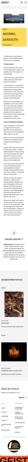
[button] (25, 2)
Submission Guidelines (19, 408)
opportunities (20, 422)
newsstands (5, 430)
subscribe (4, 416)
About (3, 408)
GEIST (3, 403)
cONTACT (4, 412)
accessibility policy (19, 427)
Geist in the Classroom (19, 417)
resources (18, 403)
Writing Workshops (19, 413)
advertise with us (6, 425)
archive (17, 432)
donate (3, 420)
